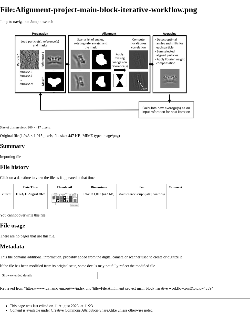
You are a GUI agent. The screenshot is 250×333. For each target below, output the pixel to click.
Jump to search (41, 22)
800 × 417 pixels (39, 127)
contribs (158, 194)
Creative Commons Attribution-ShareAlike (84, 310)
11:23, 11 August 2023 (30, 194)
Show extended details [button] (17, 275)
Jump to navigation (14, 22)
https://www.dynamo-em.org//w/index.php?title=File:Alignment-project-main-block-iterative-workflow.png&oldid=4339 (118, 288)
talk (148, 194)
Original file (9, 136)
